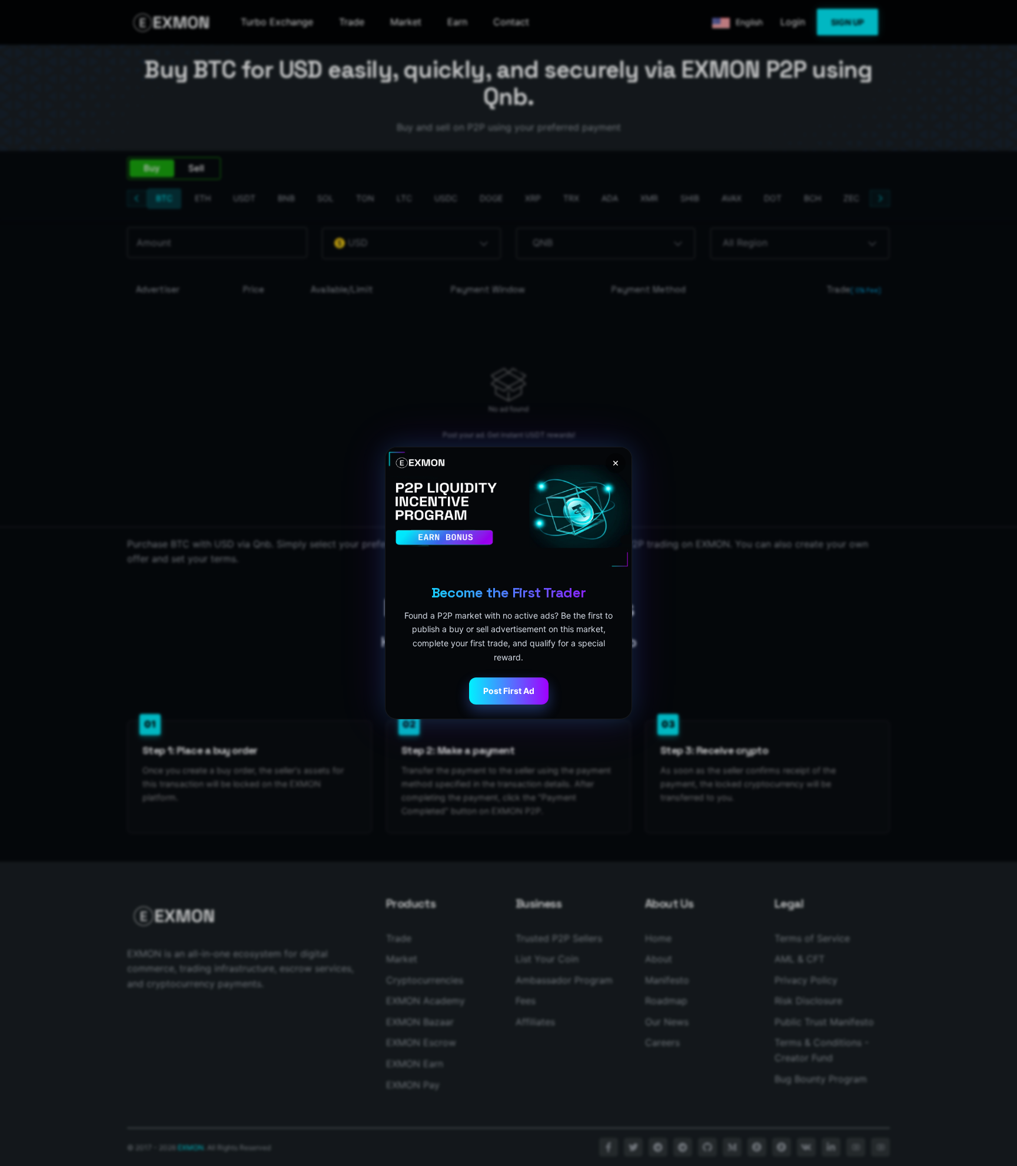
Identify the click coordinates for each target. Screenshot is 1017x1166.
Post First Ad (508, 691)
